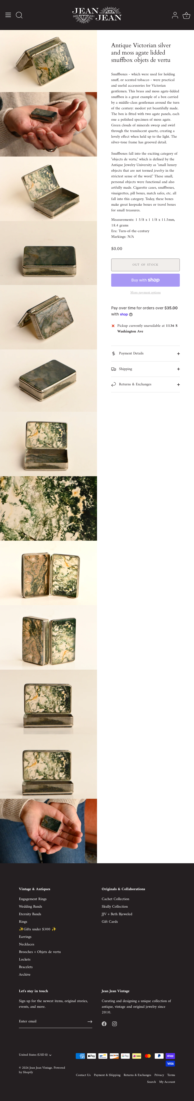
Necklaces (26, 944)
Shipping (125, 369)
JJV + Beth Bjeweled (117, 914)
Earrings (25, 937)
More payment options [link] (145, 293)
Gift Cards (110, 921)
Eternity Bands (30, 914)
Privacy (159, 1075)
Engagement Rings (33, 899)
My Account (167, 1082)
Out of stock (145, 265)
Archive (25, 974)
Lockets (25, 959)
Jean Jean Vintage (41, 1068)
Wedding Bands (30, 906)
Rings (23, 921)
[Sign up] (90, 1021)
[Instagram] (114, 1023)
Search (151, 1082)
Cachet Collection (115, 899)
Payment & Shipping (107, 1075)
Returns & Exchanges (134, 384)
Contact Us (83, 1075)
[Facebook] (104, 1023)
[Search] (19, 15)
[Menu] (8, 15)
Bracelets (26, 967)
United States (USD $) (33, 1055)
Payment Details (131, 353)
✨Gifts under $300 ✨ (37, 929)
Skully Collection (115, 906)
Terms (171, 1075)
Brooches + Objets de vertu (40, 952)
